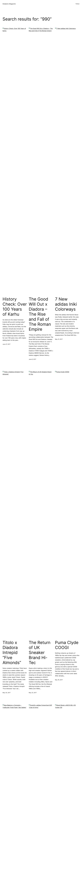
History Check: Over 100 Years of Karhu (15, 307)
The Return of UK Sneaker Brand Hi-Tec (39, 652)
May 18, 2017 (59, 680)
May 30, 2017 (6, 692)
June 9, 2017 (32, 359)
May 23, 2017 (33, 692)
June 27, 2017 (6, 344)
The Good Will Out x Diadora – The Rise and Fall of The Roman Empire (40, 314)
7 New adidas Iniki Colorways (66, 304)
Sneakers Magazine (9, 4)
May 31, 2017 (59, 339)
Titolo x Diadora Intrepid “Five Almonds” (12, 652)
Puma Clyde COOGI (66, 645)
